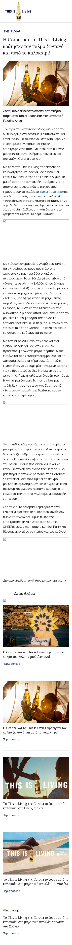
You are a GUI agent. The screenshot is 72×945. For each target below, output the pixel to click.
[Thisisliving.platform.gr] (18, 11)
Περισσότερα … (12, 664)
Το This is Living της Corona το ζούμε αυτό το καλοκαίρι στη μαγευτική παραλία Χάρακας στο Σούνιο (35, 922)
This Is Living (12, 31)
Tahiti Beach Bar (51, 192)
